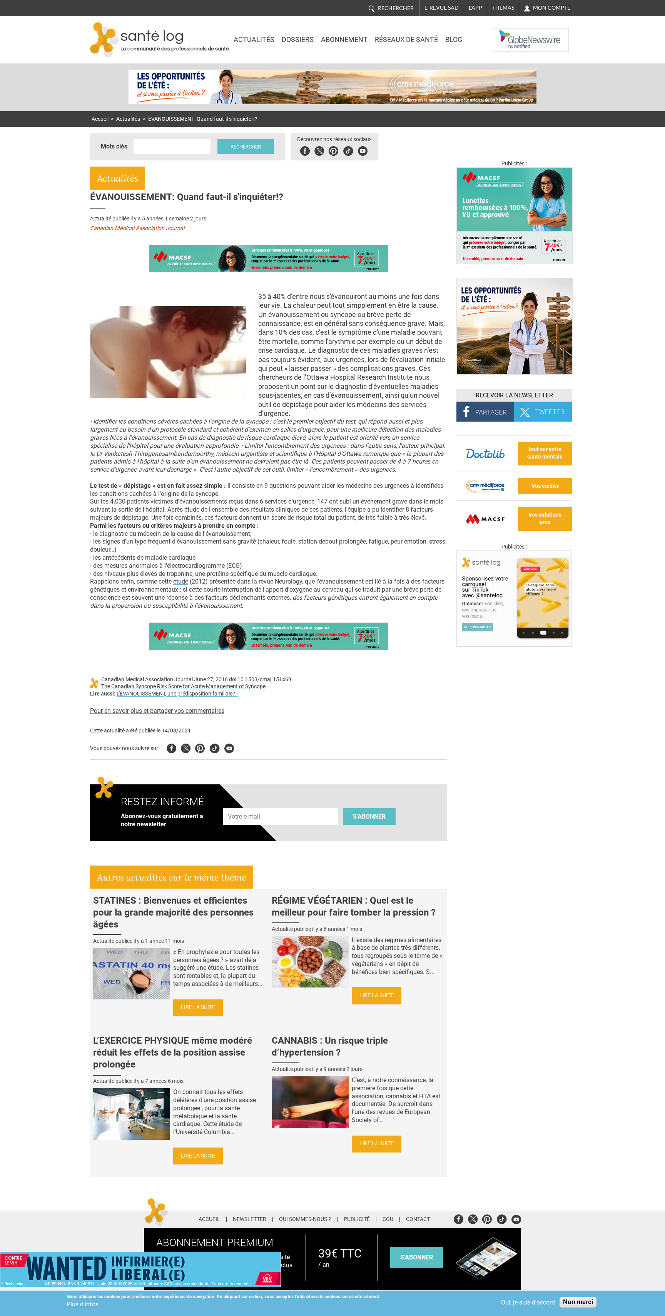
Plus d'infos (83, 1304)
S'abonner (369, 816)
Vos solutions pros (544, 518)
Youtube (229, 747)
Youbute (363, 149)
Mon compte (551, 8)
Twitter (319, 149)
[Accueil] (104, 39)
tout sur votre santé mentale (545, 453)
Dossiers (298, 39)
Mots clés (114, 146)
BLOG (453, 39)
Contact (418, 1219)
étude (180, 581)
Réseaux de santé (406, 39)
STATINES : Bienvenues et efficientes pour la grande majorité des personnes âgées (173, 912)
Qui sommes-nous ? (305, 1219)
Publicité (357, 1219)
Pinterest (333, 149)
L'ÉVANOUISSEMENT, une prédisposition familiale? (177, 694)
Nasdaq (507, 34)
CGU (388, 1219)
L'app (475, 8)
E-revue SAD (441, 8)
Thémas (503, 8)
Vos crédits (545, 486)
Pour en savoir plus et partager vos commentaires (157, 710)
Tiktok (348, 149)
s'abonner (416, 1257)
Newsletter (249, 1219)
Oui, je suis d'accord (528, 1302)
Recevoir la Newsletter (514, 395)
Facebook (305, 149)
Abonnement (344, 39)
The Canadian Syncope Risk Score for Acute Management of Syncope (183, 686)
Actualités (254, 39)
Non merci (578, 1302)
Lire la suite (198, 1007)
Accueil (100, 119)
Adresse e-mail (244, 804)
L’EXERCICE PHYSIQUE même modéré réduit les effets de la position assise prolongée (172, 1052)
